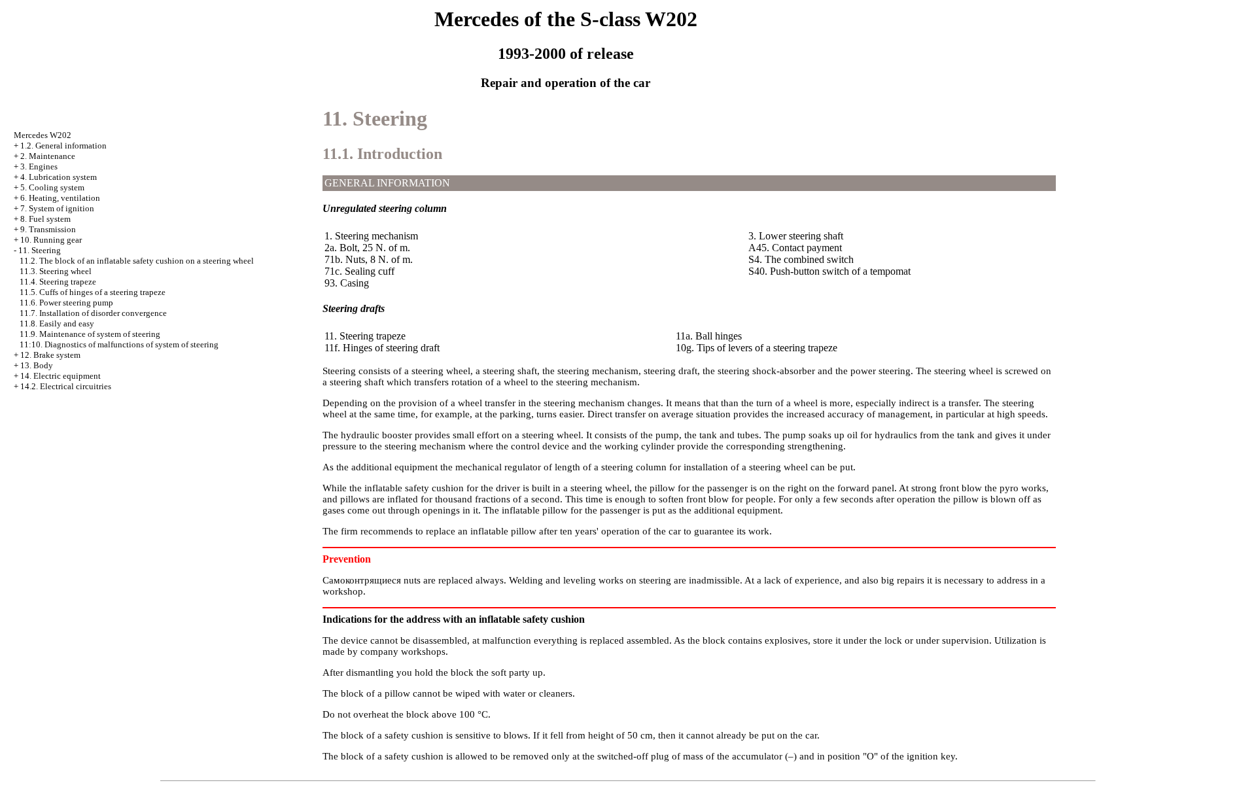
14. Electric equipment (60, 376)
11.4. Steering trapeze (58, 282)
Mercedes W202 (42, 135)
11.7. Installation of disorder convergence (93, 313)
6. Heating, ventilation (60, 198)
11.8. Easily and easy (57, 323)
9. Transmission (48, 229)
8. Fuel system (45, 219)
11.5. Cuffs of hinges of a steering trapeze (93, 292)
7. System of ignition (57, 208)
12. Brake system (50, 355)
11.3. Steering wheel (56, 271)
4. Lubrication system (58, 177)
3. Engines (39, 166)
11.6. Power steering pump (66, 302)
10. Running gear (51, 240)
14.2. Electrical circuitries (65, 386)
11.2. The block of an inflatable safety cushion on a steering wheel (137, 261)
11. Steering (39, 250)
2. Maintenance (47, 156)
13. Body (36, 365)
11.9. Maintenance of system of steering (90, 334)
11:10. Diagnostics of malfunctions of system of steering (119, 344)
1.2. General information (63, 145)
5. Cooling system (52, 187)
